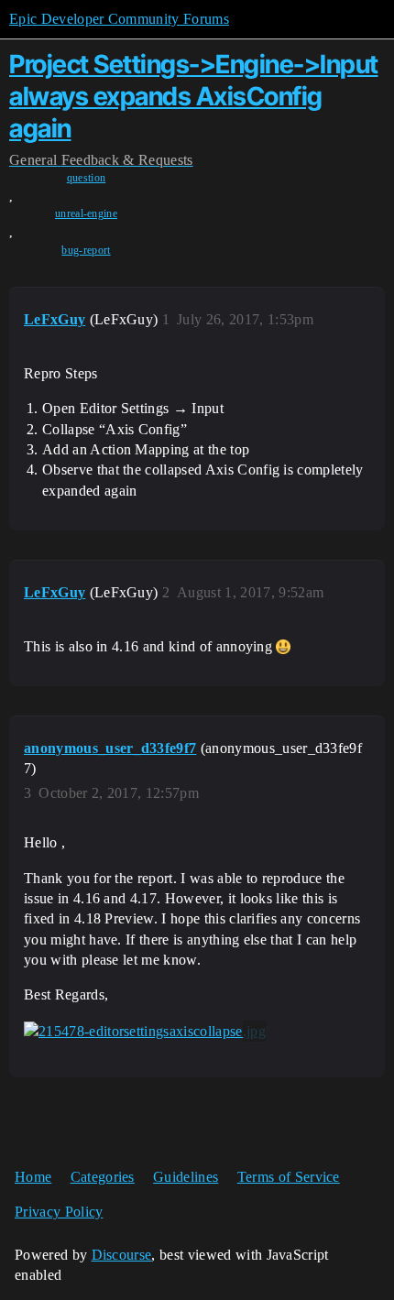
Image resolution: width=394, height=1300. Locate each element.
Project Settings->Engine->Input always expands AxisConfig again (193, 96)
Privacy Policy (59, 1211)
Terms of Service (288, 1177)
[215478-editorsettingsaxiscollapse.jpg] (145, 1032)
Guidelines (185, 1177)
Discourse (122, 1254)
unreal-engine (86, 213)
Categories (103, 1177)
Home (33, 1177)
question (86, 177)
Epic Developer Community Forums (119, 19)
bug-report (85, 250)
